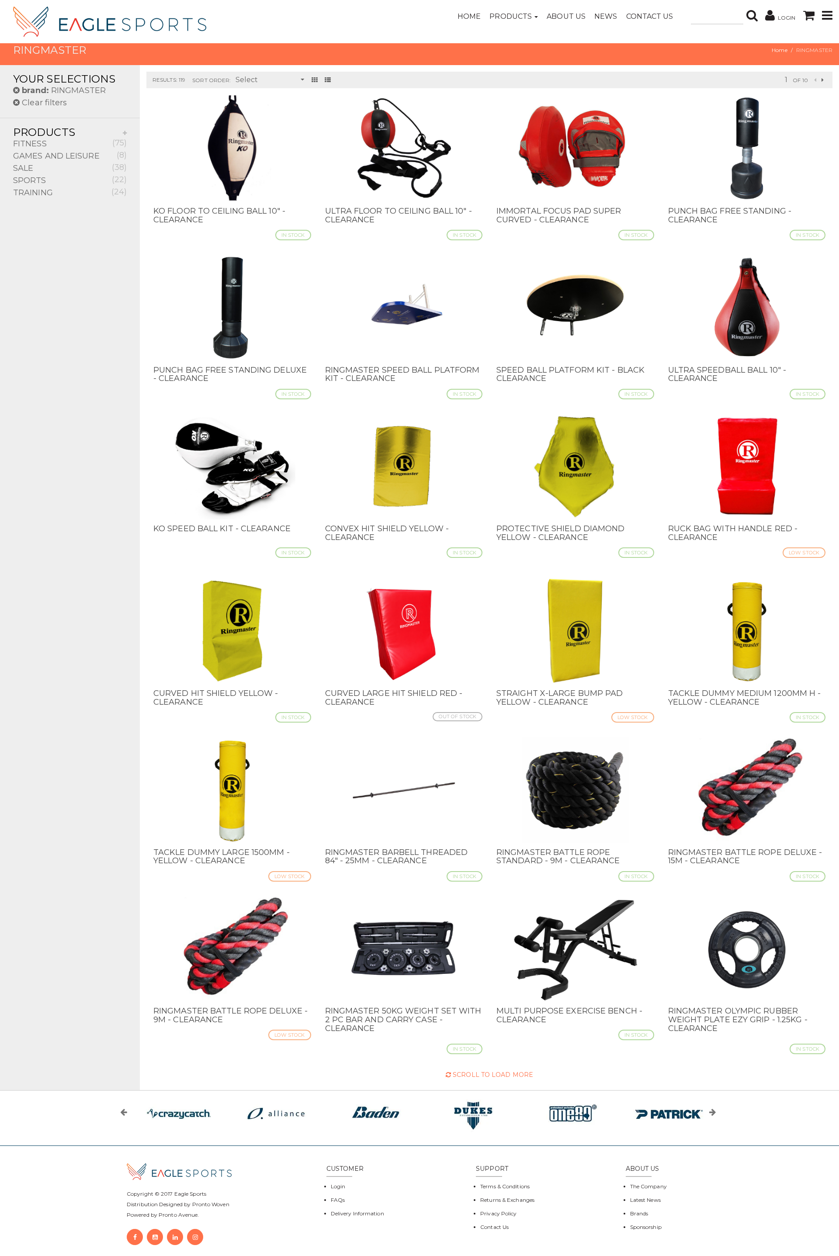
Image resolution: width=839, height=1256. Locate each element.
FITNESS (70, 143)
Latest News (645, 1200)
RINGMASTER (64, 90)
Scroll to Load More (492, 1075)
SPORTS (70, 180)
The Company (648, 1186)
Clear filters (43, 102)
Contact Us (649, 16)
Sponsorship (646, 1227)
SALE (70, 168)
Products (511, 16)
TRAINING (70, 192)
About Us (566, 16)
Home (469, 16)
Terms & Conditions (505, 1186)
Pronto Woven (210, 1204)
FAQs (338, 1200)
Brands (639, 1213)
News (605, 16)
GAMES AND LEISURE (70, 155)
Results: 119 (169, 79)
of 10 (800, 80)
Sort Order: (211, 80)
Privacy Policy (498, 1213)
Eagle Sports (189, 1193)
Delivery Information (357, 1213)
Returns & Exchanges (507, 1200)
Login (338, 1186)
